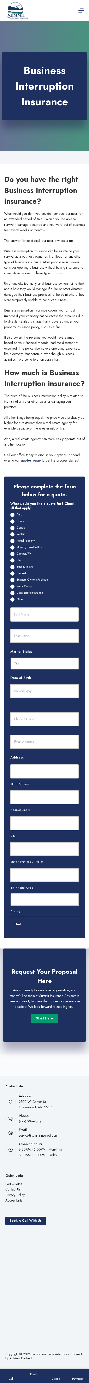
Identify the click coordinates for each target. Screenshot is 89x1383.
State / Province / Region (27, 862)
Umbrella (22, 573)
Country (15, 911)
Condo (21, 528)
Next (17, 924)
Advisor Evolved (21, 1358)
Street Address (20, 784)
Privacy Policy (15, 1195)
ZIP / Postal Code (22, 888)
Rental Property (26, 541)
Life (19, 560)
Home (20, 521)
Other (20, 599)
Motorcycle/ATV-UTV (29, 547)
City (13, 836)
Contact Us (12, 1189)
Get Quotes (13, 1184)
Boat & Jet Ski (25, 567)
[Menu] (81, 10)
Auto (19, 514)
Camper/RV (24, 554)
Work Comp (24, 586)
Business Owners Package (32, 580)
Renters (21, 534)
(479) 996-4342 (30, 1121)
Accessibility (13, 1200)
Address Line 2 (20, 810)
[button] (44, 1018)
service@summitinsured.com (38, 1135)
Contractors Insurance (30, 593)
